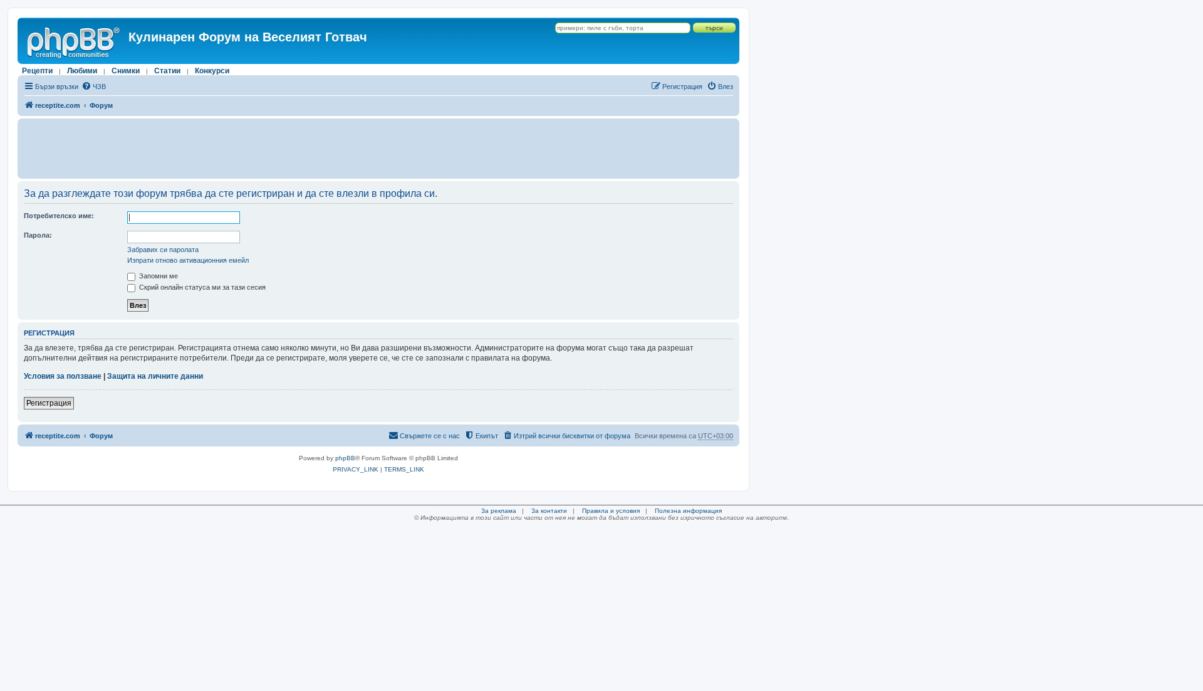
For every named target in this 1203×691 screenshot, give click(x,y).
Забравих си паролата (163, 249)
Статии (167, 70)
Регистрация (48, 403)
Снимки (126, 70)
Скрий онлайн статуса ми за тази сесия (201, 287)
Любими (82, 70)
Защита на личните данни (155, 376)
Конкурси (212, 70)
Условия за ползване (63, 376)
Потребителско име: (59, 215)
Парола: (38, 235)
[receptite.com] (74, 41)
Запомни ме (157, 276)
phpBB (345, 458)
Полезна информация (688, 510)
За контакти (549, 510)
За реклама (498, 510)
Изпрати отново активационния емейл (188, 260)
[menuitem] (93, 86)
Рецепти (37, 70)
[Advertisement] (378, 148)
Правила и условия (611, 510)
